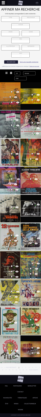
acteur (20, 24)
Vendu (16, 404)
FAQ (6, 386)
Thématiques (22, 398)
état (6, 404)
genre (31, 32)
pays (20, 53)
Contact (20, 392)
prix (20, 39)
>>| (20, 372)
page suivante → (34, 370)
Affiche (35, 398)
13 (19, 370)
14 (23, 370)
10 (9, 370)
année (10, 32)
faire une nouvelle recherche (29, 62)
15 (26, 370)
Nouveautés (7, 398)
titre (10, 17)
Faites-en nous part (34, 66)
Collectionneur (30, 404)
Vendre (20, 410)
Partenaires (17, 386)
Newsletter (32, 386)
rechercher (11, 62)
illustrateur (10, 46)
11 (13, 370)
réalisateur (31, 17)
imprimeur (30, 46)
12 (16, 370)
